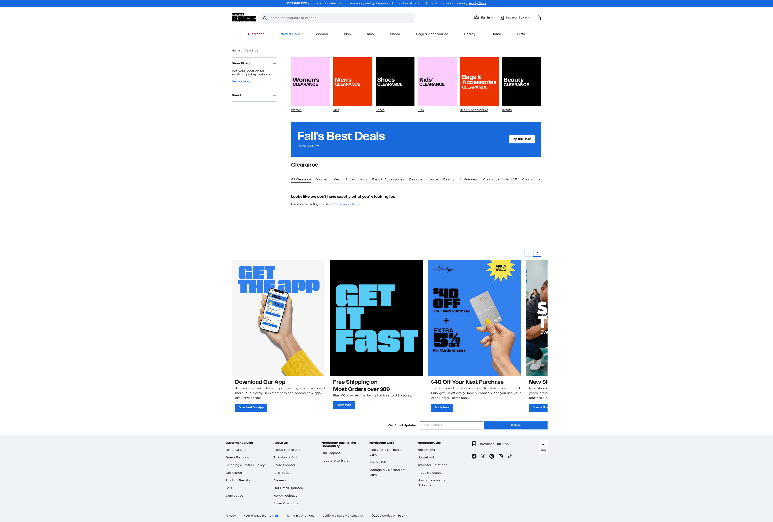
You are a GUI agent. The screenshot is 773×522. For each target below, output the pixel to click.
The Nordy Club (285, 457)
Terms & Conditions (300, 516)
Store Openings (285, 503)
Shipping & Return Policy (245, 465)
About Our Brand (286, 450)
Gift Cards (233, 473)
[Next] (539, 179)
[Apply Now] (474, 318)
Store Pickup (241, 63)
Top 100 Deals (521, 139)
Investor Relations (432, 465)
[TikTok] (509, 457)
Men (347, 34)
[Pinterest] (491, 457)
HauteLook (426, 457)
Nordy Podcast (285, 495)
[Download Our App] (278, 318)
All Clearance (301, 179)
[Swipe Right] (537, 253)
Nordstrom (426, 450)
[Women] (310, 81)
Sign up (516, 425)
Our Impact (330, 453)
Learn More (344, 405)
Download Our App (251, 407)
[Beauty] (521, 81)
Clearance (256, 34)
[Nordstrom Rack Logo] (244, 17)
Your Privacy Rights (257, 516)
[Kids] (437, 81)
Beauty (469, 34)
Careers (279, 480)
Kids (370, 34)
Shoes (395, 34)
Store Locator (284, 465)
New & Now (290, 34)
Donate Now (541, 407)
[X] (483, 457)
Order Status (235, 450)
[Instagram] (500, 457)
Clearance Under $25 (500, 179)
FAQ (228, 488)
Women (322, 34)
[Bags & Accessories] (479, 81)
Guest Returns (237, 457)
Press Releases (430, 473)
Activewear (469, 179)
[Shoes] (395, 81)
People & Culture (335, 460)
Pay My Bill (377, 462)
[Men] (352, 81)
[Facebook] (474, 457)
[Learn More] (376, 318)
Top (543, 450)
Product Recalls (237, 480)
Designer (416, 179)
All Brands (281, 473)
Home (496, 34)
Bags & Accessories (432, 34)
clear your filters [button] (347, 204)
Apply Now (477, 3)
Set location (241, 81)
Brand (236, 95)
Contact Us (234, 495)
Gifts (521, 34)
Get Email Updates (288, 488)
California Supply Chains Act (342, 516)
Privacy (230, 516)
